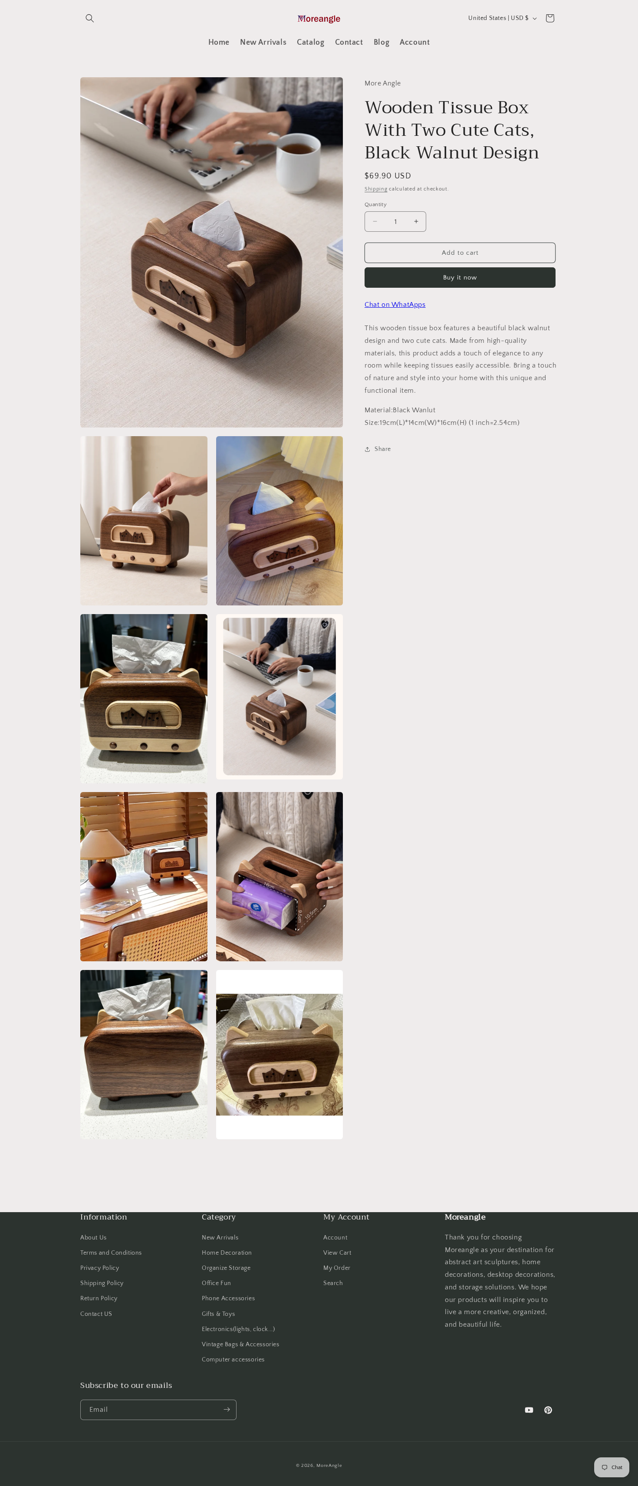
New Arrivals (220, 1237)
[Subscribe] (226, 1409)
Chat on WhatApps (395, 305)
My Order (337, 1268)
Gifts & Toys (218, 1313)
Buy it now (460, 277)
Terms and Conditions (111, 1252)
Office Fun (216, 1283)
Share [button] (383, 448)
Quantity (376, 204)
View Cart (337, 1252)
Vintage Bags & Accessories (241, 1344)
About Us (93, 1237)
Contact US (96, 1313)
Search (333, 1283)
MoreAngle (329, 1465)
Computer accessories (233, 1359)
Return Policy (99, 1298)
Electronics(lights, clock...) (238, 1329)
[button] (89, 18)
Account (335, 1237)
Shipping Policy (102, 1283)
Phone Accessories (228, 1298)
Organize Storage (226, 1268)
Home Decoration (227, 1252)
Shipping (376, 189)
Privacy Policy (99, 1268)
